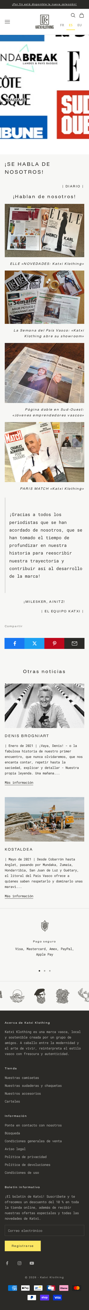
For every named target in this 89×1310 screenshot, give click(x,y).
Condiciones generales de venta (33, 1141)
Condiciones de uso (22, 1172)
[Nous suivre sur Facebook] (7, 1263)
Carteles (12, 1101)
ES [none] (71, 25)
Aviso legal (15, 1149)
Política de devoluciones (27, 1164)
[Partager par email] (74, 643)
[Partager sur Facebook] (14, 643)
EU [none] (79, 25)
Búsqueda (12, 1133)
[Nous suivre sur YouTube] (31, 1263)
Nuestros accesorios (23, 1093)
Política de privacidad (26, 1156)
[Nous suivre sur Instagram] (19, 1263)
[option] (62, 25)
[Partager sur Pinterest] (54, 643)
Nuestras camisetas (22, 1077)
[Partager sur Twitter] (34, 643)
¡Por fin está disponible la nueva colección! (44, 4)
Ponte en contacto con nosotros (33, 1125)
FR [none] (62, 25)
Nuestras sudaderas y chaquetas (33, 1085)
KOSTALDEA (19, 849)
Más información (19, 782)
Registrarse (23, 1246)
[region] (44, 940)
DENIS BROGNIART (27, 735)
